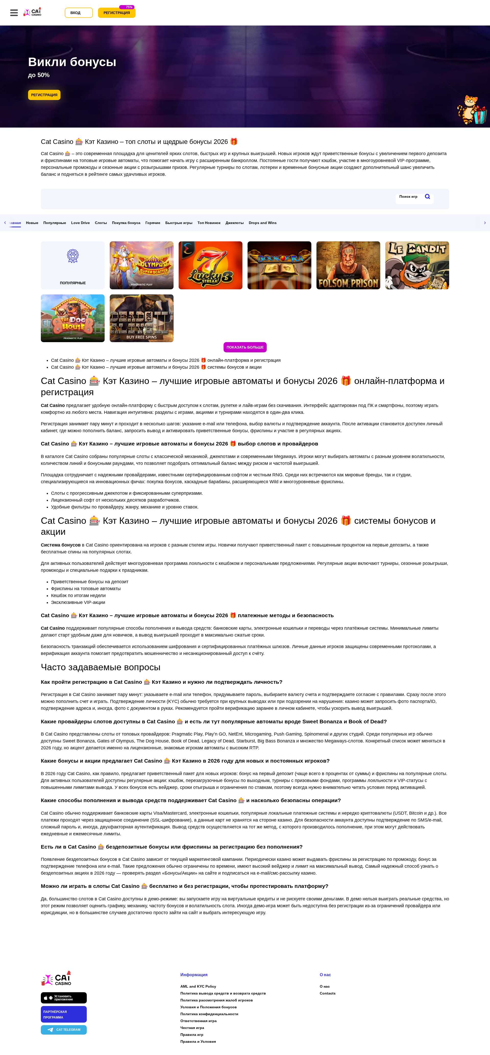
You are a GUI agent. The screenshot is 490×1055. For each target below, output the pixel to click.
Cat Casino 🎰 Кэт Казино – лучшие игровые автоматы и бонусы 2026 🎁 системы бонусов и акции (156, 367)
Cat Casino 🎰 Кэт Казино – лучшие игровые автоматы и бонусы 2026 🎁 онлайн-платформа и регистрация (166, 360)
